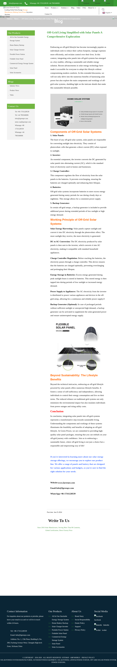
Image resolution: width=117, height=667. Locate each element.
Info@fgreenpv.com (15, 3)
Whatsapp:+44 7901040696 (19, 134)
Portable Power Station (17, 54)
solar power (63, 660)
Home (47, 8)
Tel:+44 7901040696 (21, 115)
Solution (64, 8)
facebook (97, 620)
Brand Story (79, 616)
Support (78, 626)
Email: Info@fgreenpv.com (20, 635)
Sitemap (65, 657)
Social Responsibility (82, 620)
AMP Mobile (75, 657)
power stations (58, 662)
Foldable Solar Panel (16, 59)
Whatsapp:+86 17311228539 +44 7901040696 (44, 3)
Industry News (14, 86)
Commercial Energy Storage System (21, 63)
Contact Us (48, 14)
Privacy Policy (80, 630)
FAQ (84, 8)
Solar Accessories (15, 72)
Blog (72, 8)
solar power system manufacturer (16, 660)
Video (78, 8)
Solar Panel (13, 68)
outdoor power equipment (45, 660)
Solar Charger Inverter (17, 50)
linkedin (106, 625)
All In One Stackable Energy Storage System (19, 38)
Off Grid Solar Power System (103, 660)
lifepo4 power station (79, 660)
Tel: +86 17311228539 (18, 631)
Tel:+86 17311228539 (22, 112)
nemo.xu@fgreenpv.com (22, 122)
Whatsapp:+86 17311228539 (19, 127)
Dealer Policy (80, 623)
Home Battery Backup (17, 45)
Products (54, 8)
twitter (104, 630)
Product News (14, 90)
